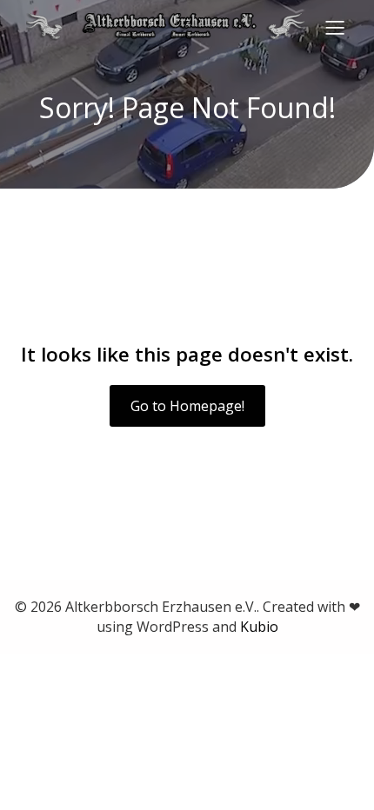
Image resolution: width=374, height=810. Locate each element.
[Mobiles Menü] (335, 27)
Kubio (259, 626)
